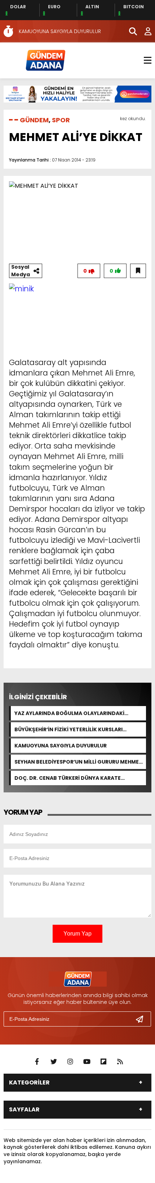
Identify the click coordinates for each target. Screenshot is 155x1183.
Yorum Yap (77, 934)
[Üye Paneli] (144, 31)
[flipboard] (103, 1061)
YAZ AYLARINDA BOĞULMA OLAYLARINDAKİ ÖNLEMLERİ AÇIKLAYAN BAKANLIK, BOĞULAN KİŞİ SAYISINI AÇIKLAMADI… (77, 713)
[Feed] (120, 1061)
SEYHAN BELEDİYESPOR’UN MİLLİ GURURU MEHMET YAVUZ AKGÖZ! (78, 761)
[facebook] (37, 1061)
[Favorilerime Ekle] (138, 271)
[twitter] (53, 1061)
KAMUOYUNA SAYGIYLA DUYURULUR (60, 745)
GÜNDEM (34, 119)
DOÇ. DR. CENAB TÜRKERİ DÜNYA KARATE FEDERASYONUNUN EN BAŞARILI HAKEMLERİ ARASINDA (69, 778)
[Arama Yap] (130, 31)
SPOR (61, 119)
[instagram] (70, 1061)
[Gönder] (142, 1019)
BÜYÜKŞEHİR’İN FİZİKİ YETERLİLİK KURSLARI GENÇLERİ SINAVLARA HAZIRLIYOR (68, 729)
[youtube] (86, 1061)
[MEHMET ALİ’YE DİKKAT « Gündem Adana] (45, 60)
